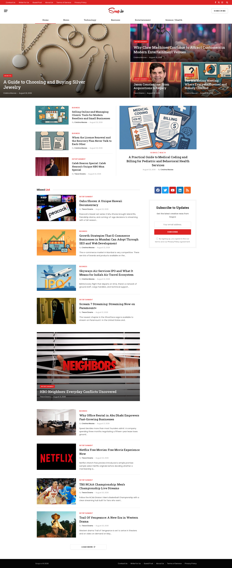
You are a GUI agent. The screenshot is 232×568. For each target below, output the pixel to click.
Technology (90, 20)
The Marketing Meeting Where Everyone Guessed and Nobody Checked (206, 84)
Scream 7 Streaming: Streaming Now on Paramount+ (107, 306)
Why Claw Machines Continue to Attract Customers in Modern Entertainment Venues (179, 49)
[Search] (227, 2)
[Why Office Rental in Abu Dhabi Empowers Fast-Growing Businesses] (56, 422)
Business (115, 20)
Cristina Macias (9, 93)
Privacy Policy (80, 2)
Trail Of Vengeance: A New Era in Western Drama (108, 519)
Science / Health (173, 20)
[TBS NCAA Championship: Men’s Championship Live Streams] (56, 491)
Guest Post (37, 2)
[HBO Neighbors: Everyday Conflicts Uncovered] (88, 366)
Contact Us (10, 2)
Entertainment (143, 20)
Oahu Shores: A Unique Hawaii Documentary (100, 203)
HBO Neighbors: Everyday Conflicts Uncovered (78, 392)
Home (45, 20)
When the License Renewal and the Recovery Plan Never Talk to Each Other (92, 141)
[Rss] (187, 190)
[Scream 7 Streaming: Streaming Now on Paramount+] (56, 311)
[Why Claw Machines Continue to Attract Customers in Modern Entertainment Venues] (181, 43)
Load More (87, 547)
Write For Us (24, 2)
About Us (49, 2)
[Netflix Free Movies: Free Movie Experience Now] (56, 457)
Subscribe (220, 11)
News (66, 20)
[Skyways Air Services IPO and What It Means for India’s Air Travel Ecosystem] (56, 278)
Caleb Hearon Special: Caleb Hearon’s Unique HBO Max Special (89, 166)
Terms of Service (64, 2)
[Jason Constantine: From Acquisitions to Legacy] (155, 80)
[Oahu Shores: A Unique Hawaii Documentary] (56, 208)
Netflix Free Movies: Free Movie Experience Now (109, 452)
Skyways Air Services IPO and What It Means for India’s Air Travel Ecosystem (106, 273)
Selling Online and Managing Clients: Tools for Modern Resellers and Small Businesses (91, 115)
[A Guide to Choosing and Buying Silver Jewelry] (65, 61)
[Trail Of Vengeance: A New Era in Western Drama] (56, 524)
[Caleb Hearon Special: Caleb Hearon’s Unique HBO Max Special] (52, 166)
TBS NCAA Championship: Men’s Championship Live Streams (102, 486)
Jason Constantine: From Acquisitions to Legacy (151, 86)
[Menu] (6, 11)
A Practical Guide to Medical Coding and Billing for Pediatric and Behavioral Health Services (158, 161)
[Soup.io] (116, 11)
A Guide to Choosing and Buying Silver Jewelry (44, 84)
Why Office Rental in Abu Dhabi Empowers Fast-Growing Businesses (109, 417)
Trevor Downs (139, 93)
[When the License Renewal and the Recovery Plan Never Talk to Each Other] (52, 141)
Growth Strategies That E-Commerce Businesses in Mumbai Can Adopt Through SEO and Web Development (109, 239)
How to (7, 76)
